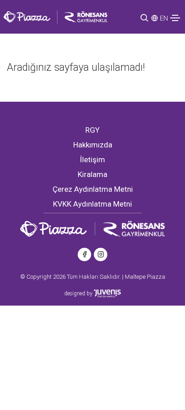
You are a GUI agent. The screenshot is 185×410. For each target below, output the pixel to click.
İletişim (92, 159)
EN (164, 18)
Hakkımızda (92, 144)
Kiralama (92, 174)
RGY (92, 129)
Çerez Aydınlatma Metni (93, 189)
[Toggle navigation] (175, 18)
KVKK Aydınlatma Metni (92, 203)
